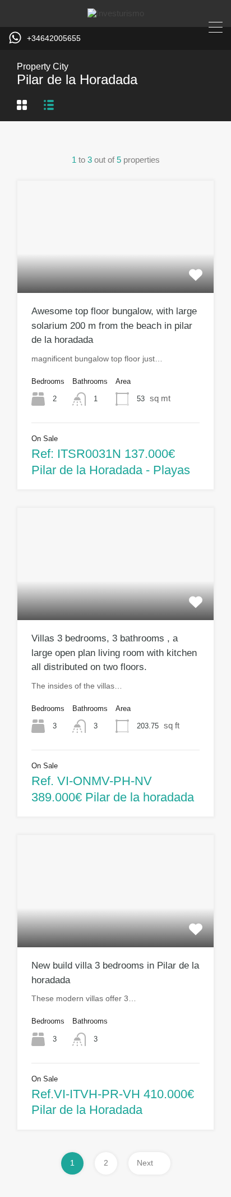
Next (145, 1162)
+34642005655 (54, 38)
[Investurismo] (115, 13)
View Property (115, 270)
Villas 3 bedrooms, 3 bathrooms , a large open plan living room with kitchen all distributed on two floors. (114, 652)
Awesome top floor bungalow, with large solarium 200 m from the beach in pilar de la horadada (114, 325)
